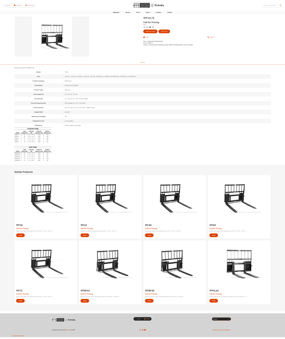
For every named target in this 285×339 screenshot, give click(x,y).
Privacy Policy (216, 329)
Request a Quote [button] (150, 31)
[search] (280, 5)
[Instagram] (142, 329)
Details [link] (20, 235)
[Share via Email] (150, 27)
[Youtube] (145, 329)
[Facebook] (140, 329)
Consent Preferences (18, 335)
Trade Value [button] (164, 31)
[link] (29, 5)
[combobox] (272, 5)
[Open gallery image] (52, 37)
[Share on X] (147, 27)
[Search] (229, 319)
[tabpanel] (78, 37)
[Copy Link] (153, 27)
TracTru (69, 329)
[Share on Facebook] (144, 27)
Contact (169, 12)
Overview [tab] (142, 62)
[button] (7, 5)
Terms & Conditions (225, 329)
